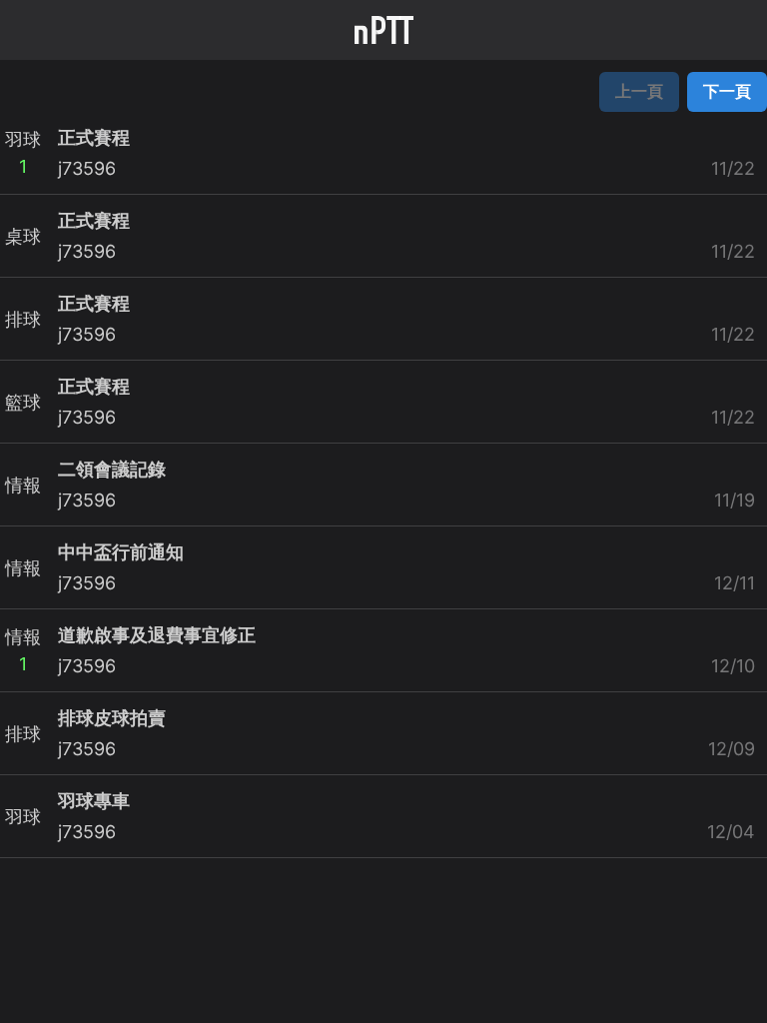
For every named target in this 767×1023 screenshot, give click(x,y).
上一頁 (639, 91)
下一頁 (727, 91)
